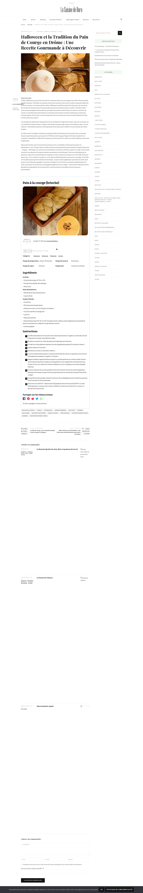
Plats (22, 453)
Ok (101, 889)
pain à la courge (53, 413)
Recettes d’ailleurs (56, 19)
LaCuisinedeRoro (15, 104)
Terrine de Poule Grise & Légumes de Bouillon (108, 59)
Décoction (98, 137)
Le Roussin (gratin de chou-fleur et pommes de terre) (57, 449)
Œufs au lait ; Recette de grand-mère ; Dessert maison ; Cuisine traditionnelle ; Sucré (108, 199)
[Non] (141, 889)
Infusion (98, 185)
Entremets (98, 163)
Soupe (97, 249)
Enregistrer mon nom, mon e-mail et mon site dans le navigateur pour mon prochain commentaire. (52, 864)
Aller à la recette (26, 98)
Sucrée (33, 19)
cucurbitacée (48, 410)
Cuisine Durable (100, 124)
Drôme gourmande (60, 410)
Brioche (97, 111)
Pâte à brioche (65, 413)
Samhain (24, 415)
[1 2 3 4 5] (27, 251)
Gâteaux (30, 582)
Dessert (97, 142)
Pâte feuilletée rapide (45, 706)
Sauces (97, 244)
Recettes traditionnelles (104, 232)
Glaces (97, 176)
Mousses (98, 193)
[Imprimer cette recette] (56, 250)
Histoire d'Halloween (38, 413)
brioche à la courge (28, 410)
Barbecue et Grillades (102, 94)
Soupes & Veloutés (101, 253)
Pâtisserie (54, 31)
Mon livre (86, 19)
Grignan (80, 410)
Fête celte (72, 410)
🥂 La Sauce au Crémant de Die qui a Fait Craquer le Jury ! (107, 51)
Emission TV (99, 155)
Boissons (98, 103)
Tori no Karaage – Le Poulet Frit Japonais (107, 46)
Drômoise (43, 19)
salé (26, 453)
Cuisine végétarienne (102, 133)
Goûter (97, 180)
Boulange (40, 31)
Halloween (25, 413)
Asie (96, 90)
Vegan (23, 454)
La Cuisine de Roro (71, 10)
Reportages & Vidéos (72, 19)
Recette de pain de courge (80, 413)
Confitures (99, 120)
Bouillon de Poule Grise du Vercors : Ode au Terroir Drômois (107, 64)
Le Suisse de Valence (45, 578)
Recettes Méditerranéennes (104, 227)
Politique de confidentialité (119, 889)
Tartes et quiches (101, 266)
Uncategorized (100, 275)
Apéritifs (98, 85)
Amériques (98, 77)
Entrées (30, 452)
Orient (97, 206)
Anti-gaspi (98, 81)
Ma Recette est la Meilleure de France (108, 189)
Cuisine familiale (101, 129)
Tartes (97, 262)
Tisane (97, 270)
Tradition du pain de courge (38, 415)
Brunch (97, 116)
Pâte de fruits (99, 210)
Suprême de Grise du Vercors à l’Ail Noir (107, 55)
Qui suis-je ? (96, 19)
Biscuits (23, 580)
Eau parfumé (99, 150)
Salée (24, 19)
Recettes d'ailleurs (101, 223)
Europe (97, 167)
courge (39, 410)
